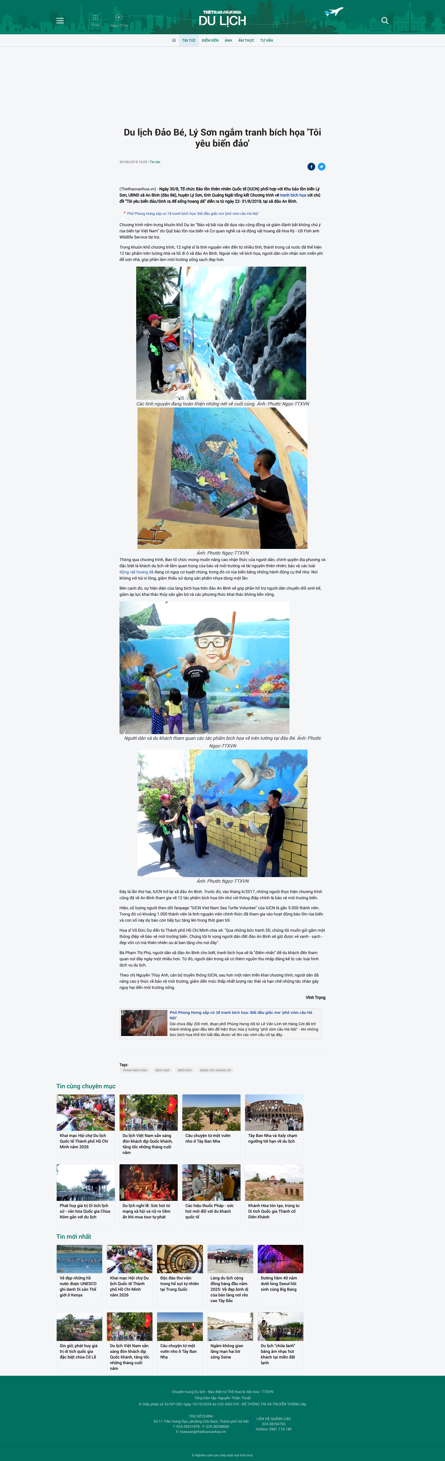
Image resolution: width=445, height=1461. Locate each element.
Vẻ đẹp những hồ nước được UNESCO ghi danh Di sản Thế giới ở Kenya (78, 1286)
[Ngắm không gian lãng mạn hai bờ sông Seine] (230, 1326)
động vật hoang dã (136, 572)
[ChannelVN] (222, 18)
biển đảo (185, 1070)
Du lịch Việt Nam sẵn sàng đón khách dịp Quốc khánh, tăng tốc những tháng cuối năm (148, 1144)
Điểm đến (210, 40)
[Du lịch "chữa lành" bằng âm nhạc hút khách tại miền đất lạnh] (280, 1326)
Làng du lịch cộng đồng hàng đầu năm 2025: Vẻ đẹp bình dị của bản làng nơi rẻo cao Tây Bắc (229, 1289)
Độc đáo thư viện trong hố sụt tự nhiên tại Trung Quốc (179, 1283)
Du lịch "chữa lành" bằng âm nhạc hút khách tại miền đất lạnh (278, 1354)
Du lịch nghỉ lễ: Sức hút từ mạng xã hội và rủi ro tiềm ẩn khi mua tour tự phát (146, 1211)
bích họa (162, 1070)
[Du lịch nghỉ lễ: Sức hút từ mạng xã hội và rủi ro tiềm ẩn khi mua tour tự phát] (148, 1182)
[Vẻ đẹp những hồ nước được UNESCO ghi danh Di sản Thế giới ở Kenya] (79, 1259)
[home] (174, 40)
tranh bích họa (293, 195)
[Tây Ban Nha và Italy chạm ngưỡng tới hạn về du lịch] (274, 1112)
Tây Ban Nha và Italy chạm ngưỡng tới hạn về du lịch (272, 1138)
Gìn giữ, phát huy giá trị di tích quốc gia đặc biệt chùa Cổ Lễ (79, 1351)
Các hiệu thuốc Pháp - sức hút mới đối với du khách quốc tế (209, 1211)
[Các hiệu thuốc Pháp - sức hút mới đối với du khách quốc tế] (211, 1182)
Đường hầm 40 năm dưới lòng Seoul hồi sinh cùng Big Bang (279, 1283)
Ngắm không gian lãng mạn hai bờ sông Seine (227, 1351)
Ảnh (228, 40)
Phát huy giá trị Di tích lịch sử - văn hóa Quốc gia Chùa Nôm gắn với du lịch (85, 1211)
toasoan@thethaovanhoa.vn (203, 1431)
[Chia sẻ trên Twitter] (322, 167)
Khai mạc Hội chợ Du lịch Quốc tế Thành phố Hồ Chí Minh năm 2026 (84, 1141)
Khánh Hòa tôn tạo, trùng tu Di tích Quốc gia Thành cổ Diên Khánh (273, 1211)
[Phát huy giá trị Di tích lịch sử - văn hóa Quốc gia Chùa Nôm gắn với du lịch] (86, 1182)
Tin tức (188, 40)
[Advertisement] (222, 83)
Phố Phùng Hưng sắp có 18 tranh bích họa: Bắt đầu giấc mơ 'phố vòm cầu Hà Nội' (193, 213)
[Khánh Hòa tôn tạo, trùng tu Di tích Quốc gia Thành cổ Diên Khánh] (274, 1182)
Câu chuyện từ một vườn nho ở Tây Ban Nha (207, 1138)
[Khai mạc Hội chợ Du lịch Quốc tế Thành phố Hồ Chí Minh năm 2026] (86, 1112)
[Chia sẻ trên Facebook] (311, 167)
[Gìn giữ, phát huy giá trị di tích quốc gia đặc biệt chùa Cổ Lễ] (79, 1326)
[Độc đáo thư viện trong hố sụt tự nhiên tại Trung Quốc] (180, 1259)
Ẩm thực (246, 40)
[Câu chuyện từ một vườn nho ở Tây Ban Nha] (211, 1112)
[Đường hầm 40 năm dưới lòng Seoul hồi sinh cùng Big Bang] (280, 1259)
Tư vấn (266, 40)
